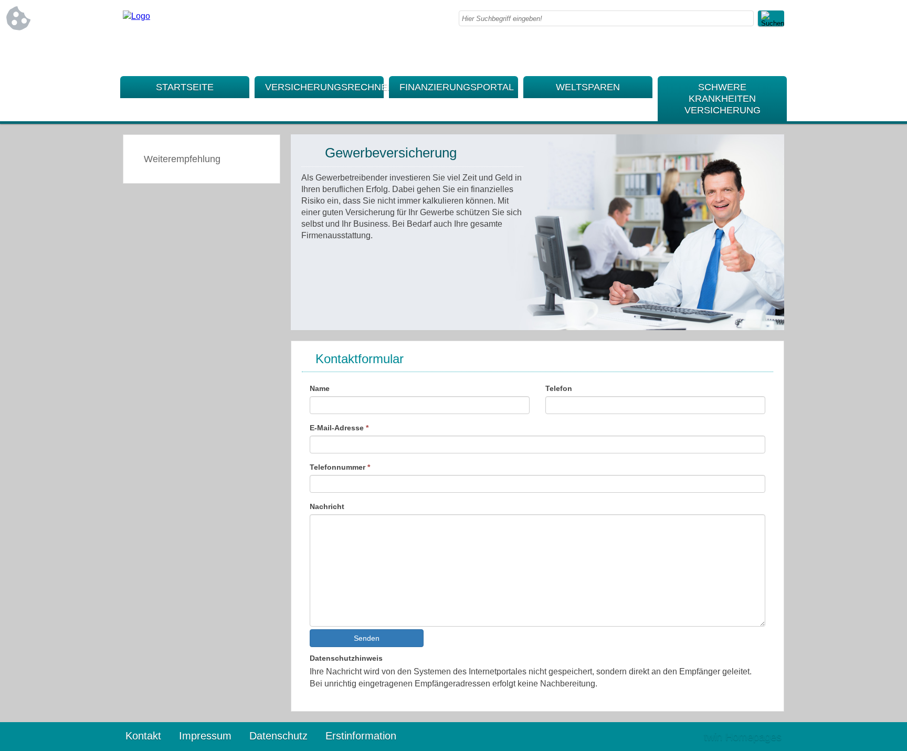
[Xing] (776, 52)
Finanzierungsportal (456, 87)
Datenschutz (278, 736)
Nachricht (327, 506)
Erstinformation (360, 736)
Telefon (558, 388)
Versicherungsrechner (324, 87)
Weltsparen (588, 87)
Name (320, 388)
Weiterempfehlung (182, 159)
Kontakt (143, 736)
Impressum (205, 736)
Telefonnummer (340, 467)
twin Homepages (743, 737)
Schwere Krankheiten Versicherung (722, 98)
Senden (366, 638)
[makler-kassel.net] (136, 16)
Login (673, 737)
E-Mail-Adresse (339, 428)
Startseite (185, 87)
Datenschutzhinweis (346, 658)
